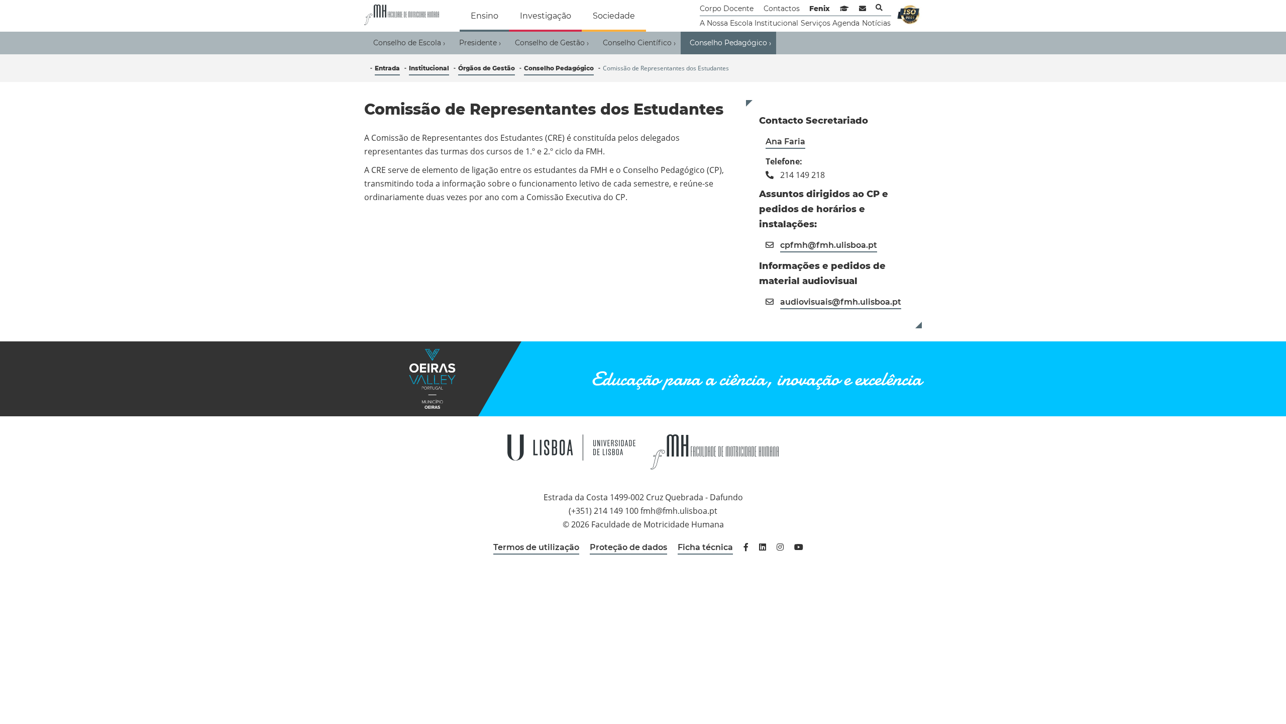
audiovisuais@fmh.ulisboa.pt (840, 302)
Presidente (480, 43)
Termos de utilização (536, 547)
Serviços (815, 23)
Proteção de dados (628, 547)
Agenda (846, 23)
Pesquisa (879, 7)
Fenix (819, 8)
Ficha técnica (705, 547)
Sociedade (614, 16)
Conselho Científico (639, 43)
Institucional (776, 23)
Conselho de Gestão (552, 43)
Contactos (782, 8)
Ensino (484, 16)
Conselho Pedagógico (730, 43)
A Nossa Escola (726, 23)
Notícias (876, 23)
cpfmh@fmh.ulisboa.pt (828, 245)
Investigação (545, 16)
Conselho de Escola (409, 43)
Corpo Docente (727, 8)
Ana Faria (785, 141)
